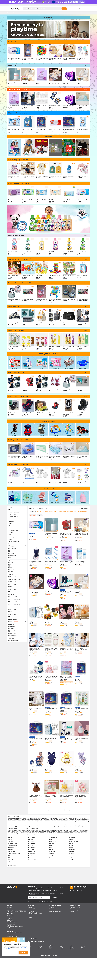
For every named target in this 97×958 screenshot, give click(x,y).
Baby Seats (50, 839)
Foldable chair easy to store (73, 511)
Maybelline (51, 945)
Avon (11, 557)
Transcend (72, 948)
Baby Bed (10, 839)
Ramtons (61, 945)
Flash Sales (30, 917)
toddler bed (71, 851)
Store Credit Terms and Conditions (35, 913)
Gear (10, 525)
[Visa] (32, 941)
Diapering (11, 521)
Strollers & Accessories (14, 541)
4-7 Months (12, 630)
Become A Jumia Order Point (55, 911)
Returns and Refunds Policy (33, 908)
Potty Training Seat (12, 859)
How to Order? (10, 920)
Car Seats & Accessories (14, 518)
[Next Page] (65, 810)
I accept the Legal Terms (33, 891)
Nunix (50, 948)
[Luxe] (57, 5)
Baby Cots (30, 845)
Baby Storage (51, 853)
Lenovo (40, 948)
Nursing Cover (31, 853)
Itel (39, 945)
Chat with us (9, 907)
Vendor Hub (51, 908)
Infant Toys (51, 843)
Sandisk (61, 948)
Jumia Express (31, 911)
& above (18, 596)
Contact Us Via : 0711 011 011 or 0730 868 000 (16, 910)
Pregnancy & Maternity (14, 537)
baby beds (30, 839)
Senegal (78, 908)
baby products (15, 818)
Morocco (72, 911)
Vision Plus (83, 946)
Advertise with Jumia (11, 924)
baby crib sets (72, 849)
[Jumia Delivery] (51, 5)
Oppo (50, 949)
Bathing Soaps (31, 847)
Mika (50, 946)
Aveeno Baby (13, 555)
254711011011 (17, 935)
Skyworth (61, 949)
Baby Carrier (51, 859)
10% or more (13, 591)
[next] (88, 53)
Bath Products (31, 837)
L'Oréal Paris (41, 947)
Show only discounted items (16, 576)
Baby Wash (10, 841)
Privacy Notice (31, 914)
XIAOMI (82, 949)
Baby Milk (71, 859)
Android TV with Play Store (60, 511)
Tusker (71, 949)
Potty (70, 855)
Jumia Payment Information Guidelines (15, 926)
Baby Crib (71, 839)
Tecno (71, 947)
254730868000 (23, 935)
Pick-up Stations (10, 918)
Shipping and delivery (11, 916)
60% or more (13, 611)
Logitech (40, 949)
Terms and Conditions (32, 912)
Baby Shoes (30, 861)
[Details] (25, 622)
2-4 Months (12, 626)
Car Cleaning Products (13, 845)
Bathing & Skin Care (13, 516)
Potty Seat (71, 857)
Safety (10, 539)
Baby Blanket (11, 855)
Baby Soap (50, 845)
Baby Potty (50, 855)
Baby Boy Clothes (52, 841)
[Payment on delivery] (28, 941)
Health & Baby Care (13, 530)
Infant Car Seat (31, 851)
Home (8, 12)
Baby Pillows (31, 849)
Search (64, 8)
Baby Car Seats (11, 851)
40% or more (13, 584)
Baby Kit (30, 857)
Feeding (11, 523)
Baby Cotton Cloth (32, 859)
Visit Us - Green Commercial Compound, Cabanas (16, 911)
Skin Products (72, 837)
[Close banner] (23, 938)
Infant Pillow (51, 849)
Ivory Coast (72, 907)
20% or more (13, 589)
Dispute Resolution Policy (12, 921)
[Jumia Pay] (45, 5)
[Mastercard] (35, 941)
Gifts (10, 528)
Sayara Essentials (12, 865)
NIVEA (50, 947)
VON (82, 948)
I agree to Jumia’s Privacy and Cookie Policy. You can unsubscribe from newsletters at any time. (46, 894)
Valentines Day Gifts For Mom (14, 853)
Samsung (61, 947)
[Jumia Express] (13, 622)
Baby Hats (10, 861)
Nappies (50, 847)
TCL (71, 946)
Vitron (82, 947)
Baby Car (10, 837)
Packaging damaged (14, 640)
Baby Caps (10, 857)
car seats (81, 832)
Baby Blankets (72, 853)
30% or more (13, 586)
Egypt (71, 908)
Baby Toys (71, 843)
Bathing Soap (11, 847)
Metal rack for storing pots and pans (45, 511)
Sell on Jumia (11, 5)
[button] (42, 531)
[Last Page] (69, 810)
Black (11, 564)
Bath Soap (71, 845)
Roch (61, 946)
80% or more (13, 609)
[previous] (9, 53)
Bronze (12, 569)
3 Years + (12, 628)
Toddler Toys (11, 849)
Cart (89, 8)
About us (30, 907)
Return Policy (9, 919)
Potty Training (12, 534)
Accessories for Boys (73, 841)
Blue (11, 567)
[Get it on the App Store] (72, 890)
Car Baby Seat (51, 851)
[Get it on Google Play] (80, 890)
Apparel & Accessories (14, 512)
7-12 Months (13, 633)
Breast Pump (31, 855)
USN (81, 945)
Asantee (12, 551)
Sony (71, 945)
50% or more (13, 581)
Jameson (40, 946)
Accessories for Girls (12, 843)
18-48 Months (13, 635)
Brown (11, 571)
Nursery (11, 532)
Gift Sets (50, 857)
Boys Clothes (31, 841)
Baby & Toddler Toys (13, 514)
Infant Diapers (31, 843)
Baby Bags (71, 847)
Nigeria (78, 907)
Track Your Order (10, 915)
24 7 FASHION (13, 548)
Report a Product (10, 925)
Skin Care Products (52, 837)
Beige (11, 562)
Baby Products (14, 12)
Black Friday (9, 927)
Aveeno (12, 553)
